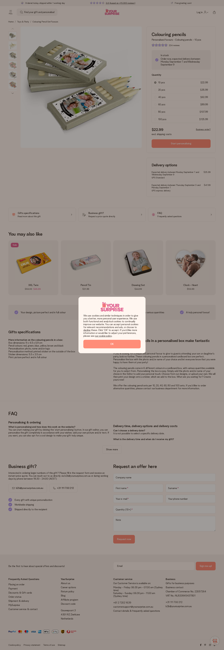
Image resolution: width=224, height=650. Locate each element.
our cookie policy (103, 335)
